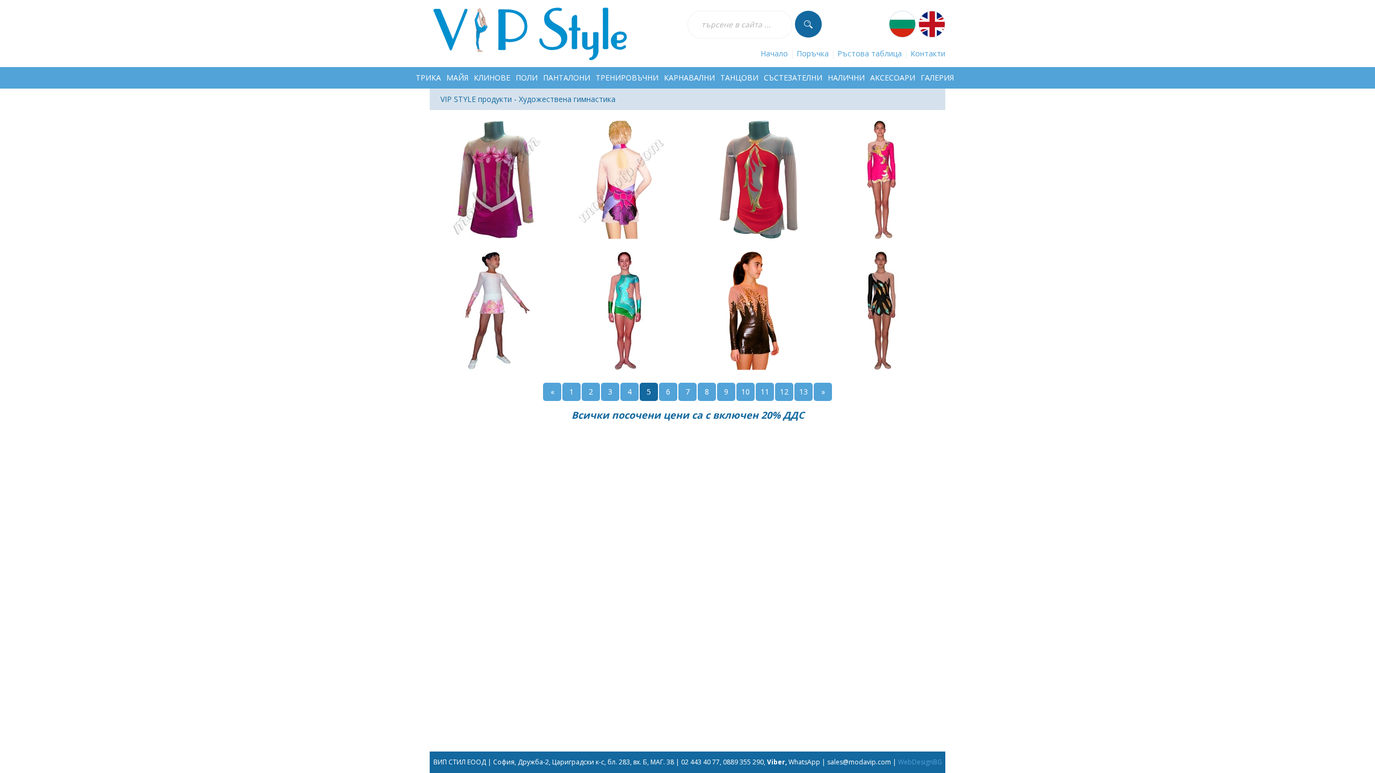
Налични (846, 77)
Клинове (492, 77)
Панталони (566, 77)
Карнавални (689, 77)
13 (803, 391)
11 (765, 391)
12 (784, 391)
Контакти (927, 53)
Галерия (937, 77)
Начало (774, 53)
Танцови (739, 77)
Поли (527, 77)
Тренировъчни (627, 77)
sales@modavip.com (859, 762)
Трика (428, 77)
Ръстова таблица (869, 53)
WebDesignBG (920, 762)
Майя (457, 77)
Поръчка (813, 53)
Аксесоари (892, 77)
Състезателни (793, 77)
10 (745, 391)
